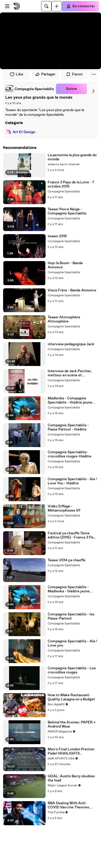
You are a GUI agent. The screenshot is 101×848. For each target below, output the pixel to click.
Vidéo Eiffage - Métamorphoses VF (64, 508)
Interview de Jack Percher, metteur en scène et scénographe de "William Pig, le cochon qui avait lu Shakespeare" (72, 373)
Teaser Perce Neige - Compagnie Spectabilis (67, 211)
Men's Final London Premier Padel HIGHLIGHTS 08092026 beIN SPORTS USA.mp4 (71, 751)
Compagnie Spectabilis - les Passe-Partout (71, 616)
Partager (48, 74)
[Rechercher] (46, 6)
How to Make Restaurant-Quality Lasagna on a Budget (71, 697)
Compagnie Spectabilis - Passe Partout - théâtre (68, 427)
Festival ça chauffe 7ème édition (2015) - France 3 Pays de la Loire (72, 535)
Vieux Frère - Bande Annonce (72, 290)
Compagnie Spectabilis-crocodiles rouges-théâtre (69, 454)
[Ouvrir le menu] (7, 6)
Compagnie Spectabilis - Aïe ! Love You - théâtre (72, 481)
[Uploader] (57, 6)
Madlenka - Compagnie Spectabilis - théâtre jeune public (70, 400)
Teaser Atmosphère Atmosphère (64, 319)
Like (19, 74)
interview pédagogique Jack (71, 344)
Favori (77, 74)
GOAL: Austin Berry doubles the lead (71, 778)
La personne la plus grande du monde (72, 157)
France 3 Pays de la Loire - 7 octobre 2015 (71, 184)
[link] (29, 89)
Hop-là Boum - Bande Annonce (65, 265)
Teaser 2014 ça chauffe (66, 560)
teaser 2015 (57, 236)
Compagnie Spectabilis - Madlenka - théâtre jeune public (69, 589)
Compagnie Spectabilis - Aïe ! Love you (72, 643)
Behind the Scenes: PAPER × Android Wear (72, 724)
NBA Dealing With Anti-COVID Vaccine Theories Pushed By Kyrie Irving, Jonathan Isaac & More (68, 805)
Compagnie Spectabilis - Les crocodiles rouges (72, 670)
